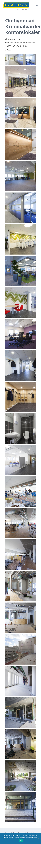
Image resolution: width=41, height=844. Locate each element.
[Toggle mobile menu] (37, 5)
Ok (21, 841)
